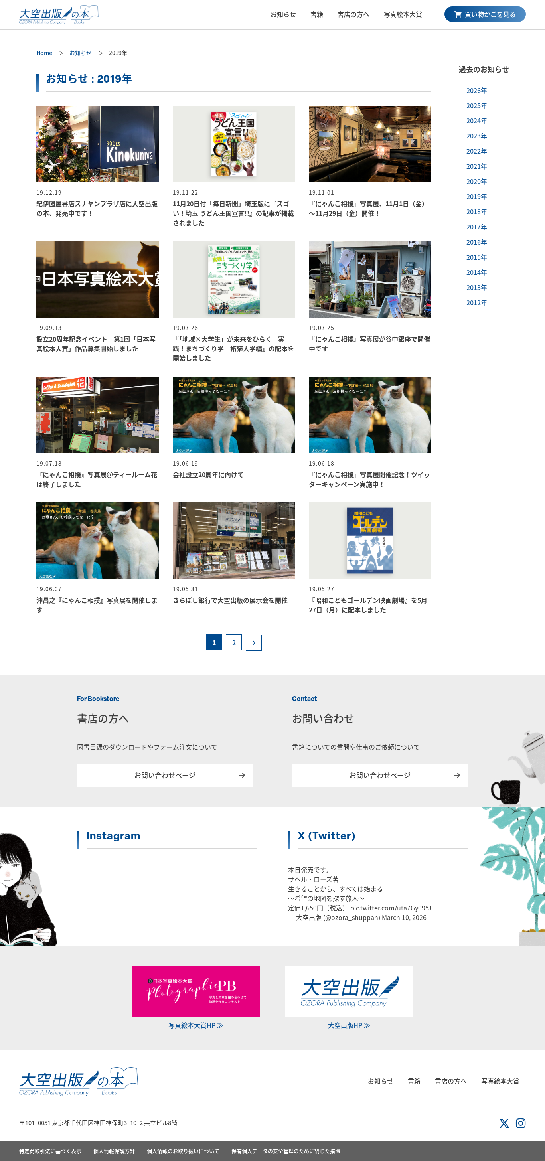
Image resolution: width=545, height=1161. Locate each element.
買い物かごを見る (489, 14)
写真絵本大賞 (403, 14)
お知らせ (283, 14)
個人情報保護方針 (114, 1151)
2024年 (476, 120)
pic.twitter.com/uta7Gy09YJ (391, 907)
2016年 (476, 242)
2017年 (476, 226)
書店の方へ (353, 14)
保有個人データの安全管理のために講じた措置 (285, 1151)
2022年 (476, 151)
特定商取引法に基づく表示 (50, 1151)
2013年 (476, 287)
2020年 (476, 181)
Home (44, 53)
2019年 (476, 196)
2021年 (476, 166)
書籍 (316, 14)
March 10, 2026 (404, 917)
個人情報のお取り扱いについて (183, 1151)
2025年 (476, 105)
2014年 (476, 272)
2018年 (476, 211)
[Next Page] (254, 643)
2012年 (476, 302)
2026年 (476, 90)
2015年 (476, 257)
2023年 (476, 135)
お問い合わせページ (164, 775)
